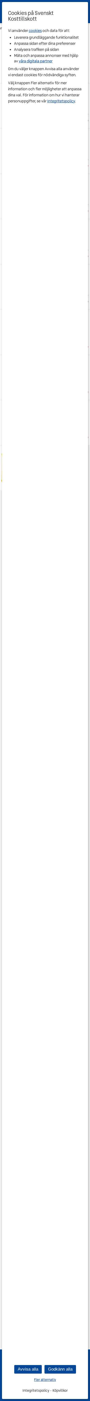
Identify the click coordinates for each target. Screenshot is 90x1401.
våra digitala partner (35, 61)
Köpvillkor (60, 1390)
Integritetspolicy (61, 101)
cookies (35, 30)
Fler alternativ (45, 1379)
